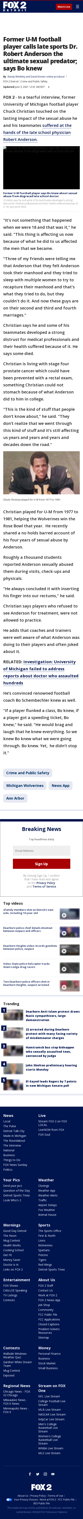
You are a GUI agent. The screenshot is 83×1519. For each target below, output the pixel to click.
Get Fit (7, 1255)
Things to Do (11, 1160)
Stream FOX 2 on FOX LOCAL (52, 1123)
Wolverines (45, 1245)
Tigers (42, 1260)
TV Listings (10, 1295)
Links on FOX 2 (13, 1269)
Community (45, 1310)
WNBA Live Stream (50, 1448)
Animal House (47, 1215)
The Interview (12, 1145)
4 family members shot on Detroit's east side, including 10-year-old (28, 911)
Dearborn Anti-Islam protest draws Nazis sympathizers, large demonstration (53, 1016)
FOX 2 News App (49, 1300)
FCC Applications (49, 1319)
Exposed (8, 1375)
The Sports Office (49, 1231)
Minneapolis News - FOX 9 (16, 1410)
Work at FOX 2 (47, 1295)
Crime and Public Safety (34, 81)
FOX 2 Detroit (11, 81)
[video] (70, 914)
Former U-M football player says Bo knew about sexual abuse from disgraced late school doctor (40, 194)
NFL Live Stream (49, 1396)
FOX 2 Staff (45, 1285)
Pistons (43, 1255)
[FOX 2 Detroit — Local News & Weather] (15, 6)
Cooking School (13, 1250)
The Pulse (9, 1126)
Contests (9, 1300)
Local (6, 1121)
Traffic (42, 1200)
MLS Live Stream (49, 1453)
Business (9, 1155)
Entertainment (16, 1279)
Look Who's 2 (12, 1200)
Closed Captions (48, 1324)
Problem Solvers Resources (49, 1331)
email (53, 1474)
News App (61, 785)
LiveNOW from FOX (51, 1130)
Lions (41, 1240)
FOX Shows (10, 1285)
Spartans (44, 1250)
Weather (46, 1180)
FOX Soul (44, 1134)
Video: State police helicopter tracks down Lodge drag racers (26, 965)
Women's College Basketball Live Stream (49, 1439)
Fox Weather (46, 1210)
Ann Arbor (15, 798)
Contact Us (45, 1290)
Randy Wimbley (16, 76)
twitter (37, 1474)
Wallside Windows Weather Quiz (15, 1355)
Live (42, 1115)
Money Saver (11, 1260)
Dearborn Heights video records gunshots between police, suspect (30, 947)
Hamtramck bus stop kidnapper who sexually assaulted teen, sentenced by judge (50, 1051)
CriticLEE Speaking (15, 1290)
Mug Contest (11, 1240)
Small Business (48, 1368)
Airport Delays (47, 1205)
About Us (46, 1279)
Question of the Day (16, 1190)
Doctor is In (11, 1265)
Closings (43, 1186)
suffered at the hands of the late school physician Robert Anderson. (37, 132)
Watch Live (64, 6)
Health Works (12, 1245)
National (8, 1150)
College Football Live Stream (51, 1403)
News (8, 1115)
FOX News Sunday (15, 1165)
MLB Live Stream (49, 1409)
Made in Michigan (14, 1136)
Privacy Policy (45, 883)
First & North (46, 1236)
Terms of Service (44, 886)
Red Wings (45, 1265)
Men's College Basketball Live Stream (48, 1427)
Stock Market (47, 1363)
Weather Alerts (48, 1195)
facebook (30, 1474)
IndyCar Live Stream (51, 1419)
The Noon (10, 1236)
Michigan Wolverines (25, 785)
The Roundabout (14, 1140)
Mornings (11, 1225)
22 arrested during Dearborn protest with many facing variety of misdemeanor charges (52, 1033)
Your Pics (11, 1180)
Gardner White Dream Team (17, 1364)
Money (44, 1347)
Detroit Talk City (13, 1131)
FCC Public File (47, 1314)
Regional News (16, 1385)
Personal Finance (49, 1354)
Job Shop (44, 1305)
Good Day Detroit (15, 1231)
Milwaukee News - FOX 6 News (15, 1401)
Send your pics (12, 1186)
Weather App (46, 1190)
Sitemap (43, 1337)
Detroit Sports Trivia (16, 1195)
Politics (7, 1169)
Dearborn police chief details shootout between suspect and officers (27, 929)
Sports (44, 1225)
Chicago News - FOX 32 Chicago (16, 1393)
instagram (45, 1474)
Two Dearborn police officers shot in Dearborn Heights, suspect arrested (26, 983)
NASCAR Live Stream (52, 1414)
